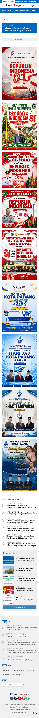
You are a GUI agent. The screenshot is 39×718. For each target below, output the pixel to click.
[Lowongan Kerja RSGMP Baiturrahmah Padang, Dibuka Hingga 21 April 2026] (8, 570)
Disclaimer (25, 707)
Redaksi (6, 704)
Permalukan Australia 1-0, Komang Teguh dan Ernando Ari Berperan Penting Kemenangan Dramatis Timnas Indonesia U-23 (21, 651)
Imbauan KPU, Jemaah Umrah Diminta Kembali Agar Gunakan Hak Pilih (19, 30)
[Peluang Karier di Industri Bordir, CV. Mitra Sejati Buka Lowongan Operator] (8, 599)
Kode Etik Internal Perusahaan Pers (23, 704)
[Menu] (3, 6)
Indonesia (6, 670)
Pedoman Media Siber (17, 709)
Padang (31, 670)
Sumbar (6, 675)
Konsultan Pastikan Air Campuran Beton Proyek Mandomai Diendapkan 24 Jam (20, 537)
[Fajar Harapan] (14, 6)
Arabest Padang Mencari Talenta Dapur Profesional (24, 589)
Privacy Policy (15, 707)
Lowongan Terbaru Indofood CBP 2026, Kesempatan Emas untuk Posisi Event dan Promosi (25, 579)
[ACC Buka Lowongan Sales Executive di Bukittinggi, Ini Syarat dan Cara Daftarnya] (8, 560)
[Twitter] (16, 698)
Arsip (28, 709)
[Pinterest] (20, 698)
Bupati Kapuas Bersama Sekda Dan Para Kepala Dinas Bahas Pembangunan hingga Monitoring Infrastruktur (20, 529)
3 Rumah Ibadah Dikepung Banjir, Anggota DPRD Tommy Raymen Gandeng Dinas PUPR (21, 521)
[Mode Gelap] (32, 6)
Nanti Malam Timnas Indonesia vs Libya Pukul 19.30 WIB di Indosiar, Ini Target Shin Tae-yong (21, 659)
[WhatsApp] (28, 698)
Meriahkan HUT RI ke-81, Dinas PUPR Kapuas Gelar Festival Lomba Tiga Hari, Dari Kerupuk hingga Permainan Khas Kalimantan (21, 506)
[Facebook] (12, 698)
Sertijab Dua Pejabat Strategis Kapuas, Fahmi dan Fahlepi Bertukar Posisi (21, 514)
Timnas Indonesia (19, 670)
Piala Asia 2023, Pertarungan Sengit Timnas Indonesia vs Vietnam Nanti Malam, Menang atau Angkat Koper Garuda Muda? (21, 644)
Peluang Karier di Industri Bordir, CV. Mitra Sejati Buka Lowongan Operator (26, 599)
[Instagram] (24, 698)
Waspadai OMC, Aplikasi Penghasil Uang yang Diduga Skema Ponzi (21, 628)
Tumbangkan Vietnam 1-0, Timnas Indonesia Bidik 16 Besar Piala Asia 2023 (21, 636)
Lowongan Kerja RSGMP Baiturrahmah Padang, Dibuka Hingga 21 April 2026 (25, 569)
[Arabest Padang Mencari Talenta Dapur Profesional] (8, 590)
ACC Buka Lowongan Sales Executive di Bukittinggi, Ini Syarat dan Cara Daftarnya (25, 560)
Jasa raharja (16, 675)
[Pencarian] (36, 6)
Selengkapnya (19, 39)
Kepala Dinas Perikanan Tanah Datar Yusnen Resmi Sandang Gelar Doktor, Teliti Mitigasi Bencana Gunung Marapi (21, 545)
